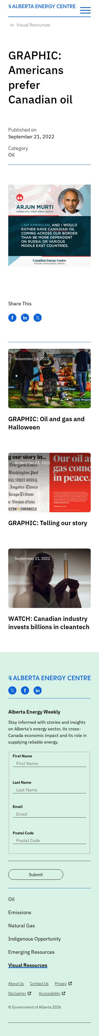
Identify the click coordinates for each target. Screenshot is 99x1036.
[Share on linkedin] (25, 318)
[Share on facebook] (12, 318)
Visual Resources (33, 25)
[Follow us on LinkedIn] (38, 690)
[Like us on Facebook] (25, 690)
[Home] (42, 6)
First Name (22, 756)
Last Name (22, 782)
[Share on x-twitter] (38, 318)
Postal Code (23, 833)
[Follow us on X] (12, 690)
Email (18, 806)
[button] (85, 10)
